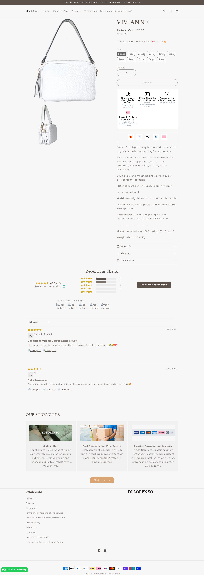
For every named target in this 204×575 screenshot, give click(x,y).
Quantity (121, 67)
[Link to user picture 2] (49, 355)
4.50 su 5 (55, 283)
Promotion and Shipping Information (45, 517)
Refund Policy (33, 522)
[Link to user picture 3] (64, 394)
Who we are (32, 527)
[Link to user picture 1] (34, 355)
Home (29, 498)
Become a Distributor (37, 537)
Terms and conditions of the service (44, 513)
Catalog (30, 503)
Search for (31, 508)
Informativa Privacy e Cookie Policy (44, 542)
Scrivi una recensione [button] (154, 284)
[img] (35, 330)
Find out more (102, 480)
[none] (121, 54)
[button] (165, 11)
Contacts (30, 532)
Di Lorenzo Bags (97, 574)
